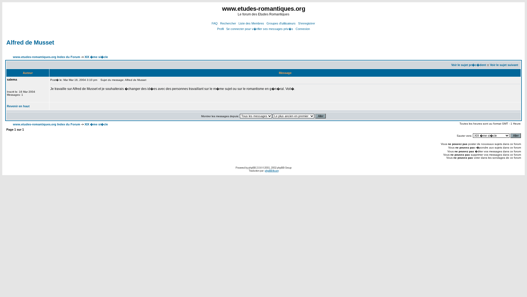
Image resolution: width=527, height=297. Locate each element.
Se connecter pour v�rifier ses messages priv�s (259, 29)
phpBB (252, 167)
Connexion (303, 29)
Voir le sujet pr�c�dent (468, 65)
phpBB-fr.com (272, 170)
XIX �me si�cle (96, 57)
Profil (220, 29)
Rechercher (228, 23)
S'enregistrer (306, 23)
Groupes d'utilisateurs (281, 23)
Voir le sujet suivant (504, 65)
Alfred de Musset (30, 42)
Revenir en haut (18, 106)
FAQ (215, 23)
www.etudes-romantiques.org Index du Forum (46, 57)
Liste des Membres (251, 23)
